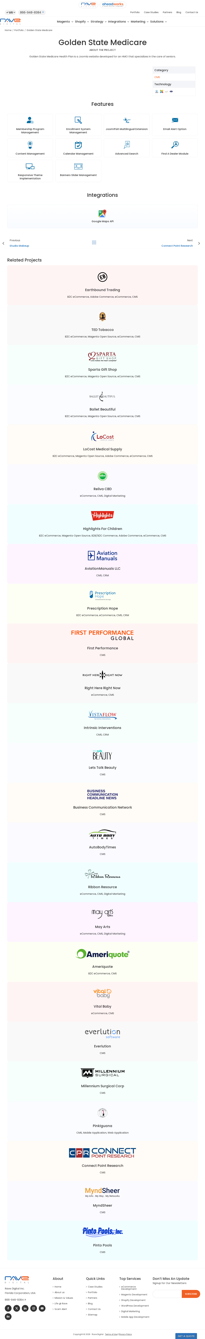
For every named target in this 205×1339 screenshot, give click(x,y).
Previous (19, 243)
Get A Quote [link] (186, 1336)
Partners (92, 1298)
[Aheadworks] (113, 5)
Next (177, 243)
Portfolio (92, 1292)
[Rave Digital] (88, 5)
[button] (10, 12)
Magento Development (134, 1294)
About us (60, 1292)
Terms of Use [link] (111, 1334)
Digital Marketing (130, 1311)
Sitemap (92, 1315)
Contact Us (94, 1309)
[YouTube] (42, 1308)
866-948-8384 (30, 12)
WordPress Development (135, 1306)
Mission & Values (64, 1298)
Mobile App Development (135, 1317)
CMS (157, 77)
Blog (90, 1303)
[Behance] (8, 1316)
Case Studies (95, 1287)
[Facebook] (8, 1308)
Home (58, 1287)
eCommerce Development (129, 1288)
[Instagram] (33, 1308)
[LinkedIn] (25, 1308)
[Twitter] (16, 1308)
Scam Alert (61, 1309)
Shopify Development (133, 1300)
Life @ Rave (61, 1303)
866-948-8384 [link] (14, 1300)
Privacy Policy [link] (125, 1334)
